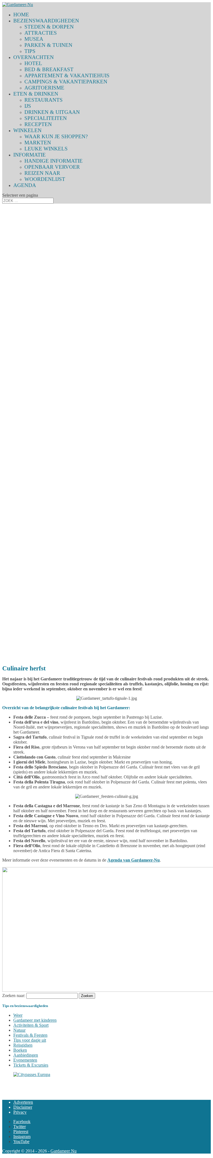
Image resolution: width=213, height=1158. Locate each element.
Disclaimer (22, 1107)
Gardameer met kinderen (35, 1020)
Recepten (38, 124)
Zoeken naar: (13, 995)
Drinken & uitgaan (52, 112)
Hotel (33, 63)
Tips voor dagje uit (29, 1040)
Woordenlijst (44, 179)
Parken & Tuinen (48, 45)
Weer (17, 1015)
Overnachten (33, 57)
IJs (27, 106)
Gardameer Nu (63, 1151)
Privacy (20, 1112)
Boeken (20, 1050)
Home (21, 14)
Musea (33, 39)
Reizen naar (42, 173)
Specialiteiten (45, 118)
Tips (30, 51)
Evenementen (25, 1060)
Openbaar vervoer (52, 167)
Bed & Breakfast (48, 69)
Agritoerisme (44, 88)
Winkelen (27, 130)
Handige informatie (53, 161)
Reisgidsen (22, 1045)
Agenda (24, 185)
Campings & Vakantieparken (65, 81)
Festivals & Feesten (30, 1035)
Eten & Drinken (35, 94)
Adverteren (23, 1102)
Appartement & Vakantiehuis (67, 75)
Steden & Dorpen (49, 27)
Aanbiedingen (25, 1055)
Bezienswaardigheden (46, 21)
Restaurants (43, 100)
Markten (37, 142)
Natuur (19, 1030)
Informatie (29, 155)
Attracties (40, 33)
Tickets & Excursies (30, 1065)
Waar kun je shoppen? (56, 136)
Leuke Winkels (46, 149)
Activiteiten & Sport (31, 1025)
